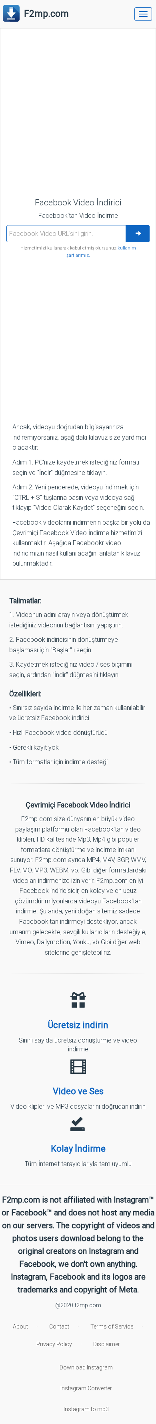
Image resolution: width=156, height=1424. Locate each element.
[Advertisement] (78, 112)
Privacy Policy (54, 1344)
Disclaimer (106, 1344)
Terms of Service (111, 1326)
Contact (59, 1326)
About (20, 1326)
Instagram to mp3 (86, 1409)
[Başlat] (138, 233)
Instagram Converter (86, 1388)
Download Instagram (86, 1367)
